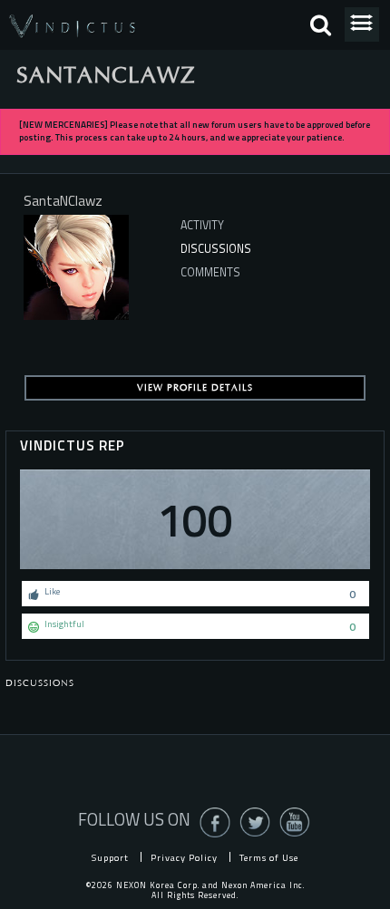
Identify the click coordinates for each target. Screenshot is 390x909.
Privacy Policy (184, 857)
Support (110, 857)
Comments (210, 272)
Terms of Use (268, 857)
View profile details (195, 387)
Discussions (215, 248)
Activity (202, 225)
